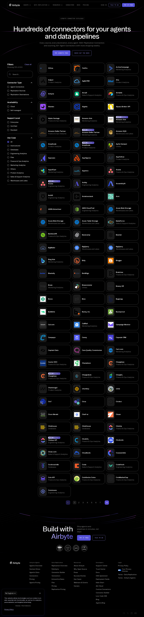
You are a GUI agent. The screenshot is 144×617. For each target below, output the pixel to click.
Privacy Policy (123, 566)
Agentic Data (34, 572)
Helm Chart (100, 582)
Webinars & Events (81, 582)
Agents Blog (100, 603)
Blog (97, 599)
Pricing (86, 5)
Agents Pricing (34, 582)
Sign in (104, 5)
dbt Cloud (99, 586)
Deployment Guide (102, 579)
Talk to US (99, 538)
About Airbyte (79, 566)
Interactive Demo (58, 579)
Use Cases (77, 579)
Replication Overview (60, 566)
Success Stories (80, 576)
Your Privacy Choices (126, 570)
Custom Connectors (103, 589)
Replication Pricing (59, 589)
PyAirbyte (55, 569)
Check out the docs (81, 53)
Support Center (101, 566)
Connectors (70, 5)
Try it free (128, 5)
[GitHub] (124, 613)
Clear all (28, 64)
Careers (77, 586)
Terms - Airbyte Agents (126, 578)
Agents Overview (35, 566)
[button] (27, 5)
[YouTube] (135, 613)
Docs (78, 5)
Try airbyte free (61, 53)
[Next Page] (107, 502)
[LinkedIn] (131, 613)
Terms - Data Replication (127, 574)
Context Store (34, 569)
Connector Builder (58, 572)
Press (76, 572)
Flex (53, 582)
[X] (128, 613)
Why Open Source (80, 569)
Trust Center (100, 569)
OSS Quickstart (102, 576)
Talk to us (114, 5)
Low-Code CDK (101, 596)
